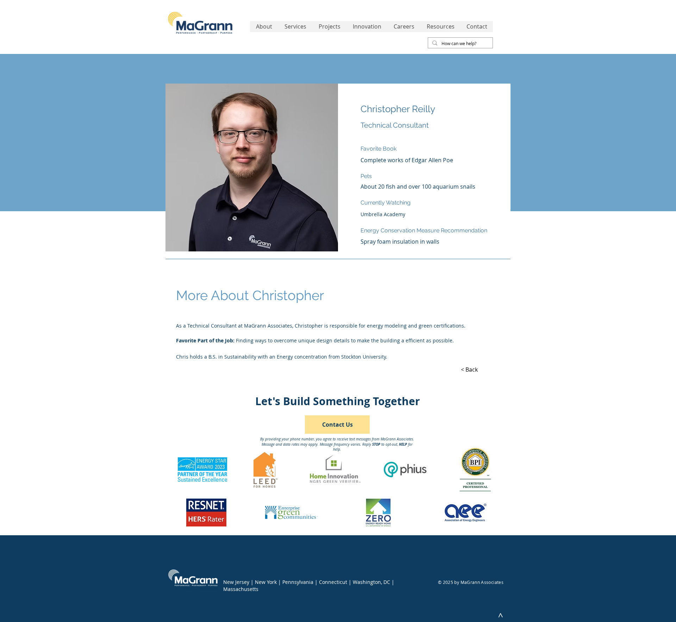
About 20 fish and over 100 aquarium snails (418, 186)
